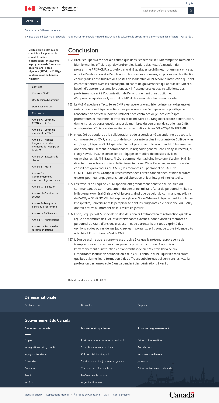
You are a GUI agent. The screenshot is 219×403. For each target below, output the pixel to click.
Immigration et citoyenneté (40, 347)
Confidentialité (121, 394)
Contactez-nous (33, 305)
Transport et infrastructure (96, 368)
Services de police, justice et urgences (102, 361)
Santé (28, 375)
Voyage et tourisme (36, 354)
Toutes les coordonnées (38, 328)
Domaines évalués (42, 106)
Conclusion (38, 113)
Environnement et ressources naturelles (103, 340)
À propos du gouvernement (153, 328)
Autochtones (145, 347)
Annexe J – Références (44, 213)
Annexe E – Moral (41, 166)
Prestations (31, 368)
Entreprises (31, 361)
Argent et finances (91, 382)
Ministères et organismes (95, 328)
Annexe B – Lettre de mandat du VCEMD (43, 131)
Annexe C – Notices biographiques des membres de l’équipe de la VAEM (45, 145)
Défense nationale (50, 30)
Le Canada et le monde (94, 375)
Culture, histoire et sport (95, 354)
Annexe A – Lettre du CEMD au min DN (43, 121)
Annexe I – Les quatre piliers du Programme (44, 205)
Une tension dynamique (45, 100)
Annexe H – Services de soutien (45, 195)
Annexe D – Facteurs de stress (45, 158)
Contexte (37, 86)
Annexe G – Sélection (43, 186)
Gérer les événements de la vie (155, 368)
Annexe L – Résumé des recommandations (45, 228)
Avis (106, 394)
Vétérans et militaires (150, 354)
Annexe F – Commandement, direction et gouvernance (46, 177)
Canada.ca (30, 30)
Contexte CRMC (40, 93)
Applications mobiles (58, 394)
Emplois (142, 305)
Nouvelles (86, 305)
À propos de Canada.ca (87, 394)
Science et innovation (150, 340)
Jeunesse (143, 361)
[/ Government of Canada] (51, 9)
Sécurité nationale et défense (97, 347)
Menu (33, 21)
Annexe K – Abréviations (45, 219)
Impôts (29, 382)
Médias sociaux (33, 394)
